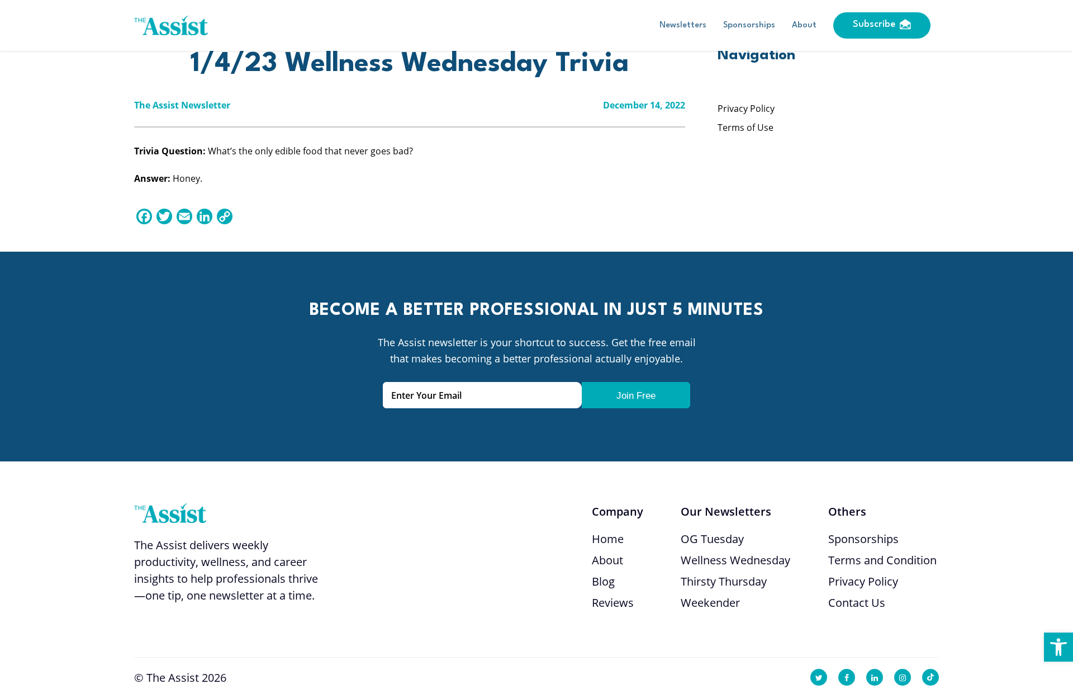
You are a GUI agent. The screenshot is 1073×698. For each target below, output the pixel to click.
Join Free (636, 395)
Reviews (613, 602)
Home (608, 538)
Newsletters (682, 25)
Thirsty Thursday (724, 581)
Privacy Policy (746, 108)
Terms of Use (745, 127)
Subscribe (874, 24)
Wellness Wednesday (735, 560)
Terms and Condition (882, 560)
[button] (1058, 647)
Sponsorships (749, 25)
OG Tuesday (712, 538)
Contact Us (856, 602)
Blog (603, 581)
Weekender (710, 602)
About (804, 25)
